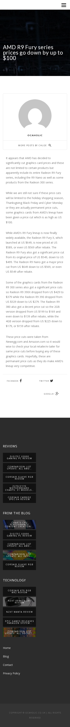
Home (7, 648)
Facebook (13, 381)
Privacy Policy (11, 673)
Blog (6, 656)
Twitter (44, 381)
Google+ (49, 394)
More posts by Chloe (33, 145)
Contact (8, 665)
